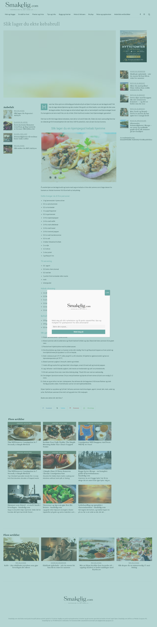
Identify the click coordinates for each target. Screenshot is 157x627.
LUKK (107, 292)
